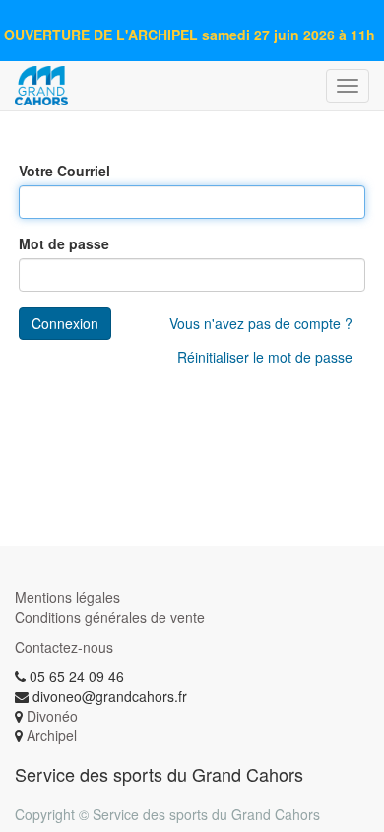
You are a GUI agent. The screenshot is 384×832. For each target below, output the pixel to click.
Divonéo (52, 716)
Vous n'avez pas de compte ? (260, 323)
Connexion (65, 323)
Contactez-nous (64, 647)
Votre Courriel (64, 170)
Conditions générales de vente (110, 617)
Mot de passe (64, 243)
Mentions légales (67, 597)
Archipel (52, 735)
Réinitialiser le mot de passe (264, 357)
